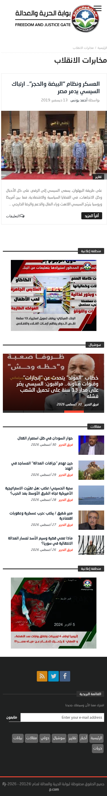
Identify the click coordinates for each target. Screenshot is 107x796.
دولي (45, 737)
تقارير (98, 176)
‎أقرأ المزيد (92, 215)
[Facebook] (65, 676)
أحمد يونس (78, 100)
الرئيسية (96, 737)
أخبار (83, 737)
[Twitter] (53, 676)
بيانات (17, 737)
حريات (97, 748)
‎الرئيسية (102, 47)
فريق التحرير (91, 404)
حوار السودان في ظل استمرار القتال (45, 438)
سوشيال (59, 737)
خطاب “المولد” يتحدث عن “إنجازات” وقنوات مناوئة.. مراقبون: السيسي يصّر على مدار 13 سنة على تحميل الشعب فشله (57, 386)
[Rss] (42, 676)
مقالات (31, 737)
